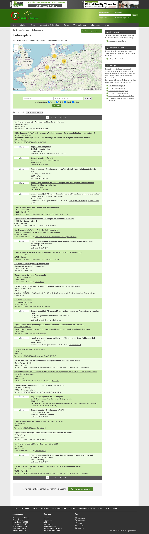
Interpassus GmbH (41, 129)
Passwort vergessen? (122, 18)
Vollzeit (53, 102)
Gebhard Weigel (40, 142)
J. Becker (55, 259)
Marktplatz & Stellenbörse (49, 25)
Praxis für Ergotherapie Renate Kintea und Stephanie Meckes (55, 237)
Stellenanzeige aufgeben (91, 31)
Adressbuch (95, 25)
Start (15, 25)
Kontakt (46, 518)
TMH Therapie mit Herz (60, 214)
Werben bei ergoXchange (53, 528)
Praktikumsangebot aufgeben (118, 91)
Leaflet (81, 90)
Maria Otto (55, 381)
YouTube (81, 528)
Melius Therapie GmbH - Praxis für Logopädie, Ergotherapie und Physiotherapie (62, 367)
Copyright (112, 531)
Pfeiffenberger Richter (42, 306)
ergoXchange (132, 531)
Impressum (48, 520)
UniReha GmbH (40, 428)
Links (107, 25)
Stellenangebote (37, 30)
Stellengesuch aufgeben (116, 88)
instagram (81, 518)
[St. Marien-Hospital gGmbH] (21, 147)
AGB (45, 522)
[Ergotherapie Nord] (21, 338)
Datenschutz (48, 524)
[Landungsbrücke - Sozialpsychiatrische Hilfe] (21, 194)
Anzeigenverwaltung (114, 32)
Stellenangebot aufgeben (116, 86)
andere (76, 102)
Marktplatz (25, 30)
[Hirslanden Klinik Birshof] (21, 410)
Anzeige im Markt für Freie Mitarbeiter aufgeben (121, 100)
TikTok (80, 523)
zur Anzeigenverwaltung (117, 41)
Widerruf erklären (50, 526)
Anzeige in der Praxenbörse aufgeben (121, 96)
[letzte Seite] (65, 117)
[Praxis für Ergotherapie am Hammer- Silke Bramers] (21, 311)
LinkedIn (81, 526)
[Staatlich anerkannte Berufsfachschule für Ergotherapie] (21, 396)
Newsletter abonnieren (52, 530)
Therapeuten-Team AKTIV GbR (45, 356)
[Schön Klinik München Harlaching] (21, 183)
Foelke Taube (39, 282)
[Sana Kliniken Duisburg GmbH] (21, 455)
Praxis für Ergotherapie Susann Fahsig (48, 392)
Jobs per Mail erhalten (82, 489)
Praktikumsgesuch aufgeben (118, 93)
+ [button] (16, 47)
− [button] (16, 50)
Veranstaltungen (79, 25)
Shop (33, 25)
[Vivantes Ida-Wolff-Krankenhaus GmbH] (21, 158)
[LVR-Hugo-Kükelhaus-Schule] (21, 169)
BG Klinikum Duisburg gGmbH (45, 225)
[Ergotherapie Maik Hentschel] (21, 241)
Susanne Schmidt (75, 345)
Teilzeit (61, 102)
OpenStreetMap (89, 90)
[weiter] (60, 117)
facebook (81, 521)
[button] (135, 15)
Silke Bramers (56, 320)
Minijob (69, 102)
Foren (66, 25)
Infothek (23, 25)
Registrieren (103, 18)
